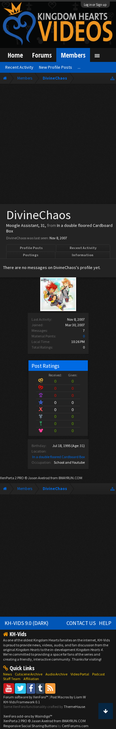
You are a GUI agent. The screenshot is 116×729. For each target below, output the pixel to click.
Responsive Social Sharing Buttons (30, 725)
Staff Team (11, 678)
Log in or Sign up (95, 4)
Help (105, 623)
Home (15, 54)
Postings (30, 255)
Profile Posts (31, 247)
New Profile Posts (55, 67)
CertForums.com (75, 725)
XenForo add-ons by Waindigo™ (27, 716)
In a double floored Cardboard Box (58, 456)
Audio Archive (56, 674)
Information (82, 255)
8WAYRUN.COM (70, 477)
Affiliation (31, 678)
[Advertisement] (58, 145)
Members (73, 54)
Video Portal (80, 674)
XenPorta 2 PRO (12, 477)
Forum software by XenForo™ (26, 697)
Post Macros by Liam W (68, 697)
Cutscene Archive (28, 674)
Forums (42, 54)
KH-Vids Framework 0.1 (21, 702)
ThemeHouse (74, 706)
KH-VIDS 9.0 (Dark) (27, 623)
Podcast (98, 674)
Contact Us (81, 623)
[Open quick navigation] (112, 78)
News (7, 674)
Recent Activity (83, 247)
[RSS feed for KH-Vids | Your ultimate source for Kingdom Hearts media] (50, 688)
